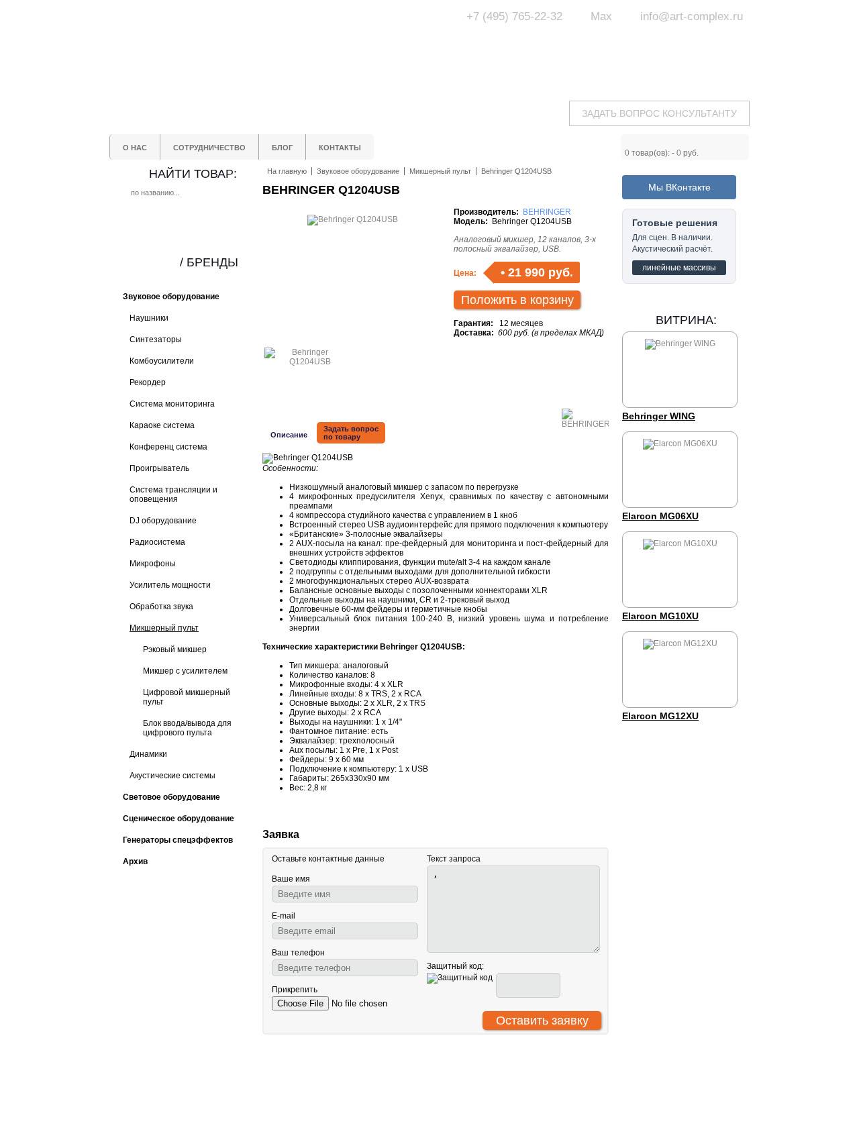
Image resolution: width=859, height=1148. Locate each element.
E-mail (283, 916)
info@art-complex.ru (691, 16)
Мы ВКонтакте (679, 187)
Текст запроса (454, 859)
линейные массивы (679, 267)
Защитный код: (455, 966)
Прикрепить (294, 989)
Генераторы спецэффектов (482, 1108)
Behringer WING (658, 416)
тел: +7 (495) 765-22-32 (217, 1083)
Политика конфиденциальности (377, 1125)
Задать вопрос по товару (350, 433)
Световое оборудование (476, 1084)
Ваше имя (291, 879)
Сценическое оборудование (483, 1120)
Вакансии (354, 1142)
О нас (346, 1084)
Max (601, 16)
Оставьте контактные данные (328, 859)
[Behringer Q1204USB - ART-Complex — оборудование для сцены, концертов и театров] (235, 45)
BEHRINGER (547, 212)
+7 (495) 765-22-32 (514, 16)
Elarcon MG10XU (660, 616)
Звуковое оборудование (475, 1096)
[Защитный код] (460, 978)
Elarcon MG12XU (660, 716)
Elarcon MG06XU (660, 516)
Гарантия (354, 1108)
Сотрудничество (367, 1096)
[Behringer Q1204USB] (304, 361)
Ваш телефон (298, 952)
